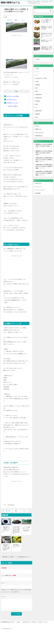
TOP (8, 622)
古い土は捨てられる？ (12, 99)
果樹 (37, 91)
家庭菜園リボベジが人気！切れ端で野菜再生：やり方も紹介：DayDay (46, 28)
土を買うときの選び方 (13, 106)
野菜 (37, 117)
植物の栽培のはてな (10, 2)
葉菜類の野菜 (38, 110)
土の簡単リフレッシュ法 (12, 102)
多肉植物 (38, 84)
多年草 (37, 81)
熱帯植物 (38, 101)
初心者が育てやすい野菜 (41, 78)
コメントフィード (39, 132)
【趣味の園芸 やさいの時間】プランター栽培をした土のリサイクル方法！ (6, 529)
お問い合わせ (38, 183)
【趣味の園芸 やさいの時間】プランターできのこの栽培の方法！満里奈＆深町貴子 (6, 547)
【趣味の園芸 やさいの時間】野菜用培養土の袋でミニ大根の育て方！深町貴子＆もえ (46, 48)
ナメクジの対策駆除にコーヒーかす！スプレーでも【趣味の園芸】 (26, 528)
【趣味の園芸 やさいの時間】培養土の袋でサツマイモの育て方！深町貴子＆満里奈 (44, 159)
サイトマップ (38, 186)
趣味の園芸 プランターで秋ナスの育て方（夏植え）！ (46, 41)
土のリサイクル (11, 504)
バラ (37, 75)
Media (37, 154)
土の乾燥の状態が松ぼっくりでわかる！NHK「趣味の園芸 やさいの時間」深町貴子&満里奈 (16, 530)
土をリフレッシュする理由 (13, 96)
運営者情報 (38, 193)
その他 (5, 17)
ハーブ (37, 71)
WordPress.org (39, 135)
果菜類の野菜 (38, 94)
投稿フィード (38, 129)
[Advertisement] (16, 46)
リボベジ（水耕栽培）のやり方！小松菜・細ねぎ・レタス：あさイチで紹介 (46, 21)
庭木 (37, 88)
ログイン (38, 125)
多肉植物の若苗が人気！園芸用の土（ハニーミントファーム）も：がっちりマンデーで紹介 (46, 35)
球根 (37, 104)
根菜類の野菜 (38, 97)
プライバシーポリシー (40, 190)
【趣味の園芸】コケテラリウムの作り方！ (16, 546)
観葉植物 (38, 114)
